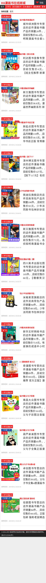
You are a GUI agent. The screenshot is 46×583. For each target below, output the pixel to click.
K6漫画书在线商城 (13, 3)
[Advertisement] (23, 560)
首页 (2, 7)
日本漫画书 (27, 7)
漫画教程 (36, 7)
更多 (43, 7)
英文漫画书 (16, 7)
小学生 (8, 7)
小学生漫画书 (7, 51)
